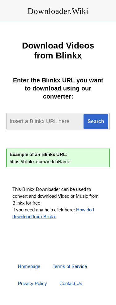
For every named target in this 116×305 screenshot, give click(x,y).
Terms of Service (70, 266)
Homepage (29, 266)
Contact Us (70, 283)
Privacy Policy (32, 283)
